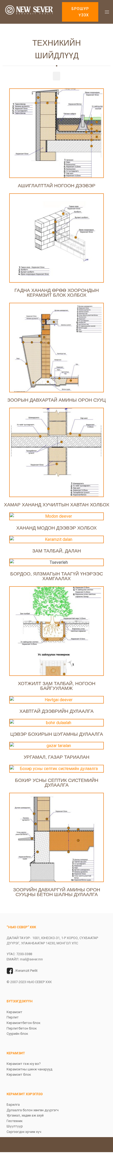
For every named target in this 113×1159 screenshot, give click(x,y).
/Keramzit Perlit (26, 971)
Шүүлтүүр (15, 1126)
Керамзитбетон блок (23, 1023)
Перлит (13, 1017)
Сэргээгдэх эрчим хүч (24, 1132)
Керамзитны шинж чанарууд (29, 1069)
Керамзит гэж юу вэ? (24, 1064)
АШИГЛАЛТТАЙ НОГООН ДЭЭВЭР (56, 185)
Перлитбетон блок (22, 1028)
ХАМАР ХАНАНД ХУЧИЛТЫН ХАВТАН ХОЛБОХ (56, 504)
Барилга (13, 1105)
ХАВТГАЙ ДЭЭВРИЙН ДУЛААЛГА (56, 711)
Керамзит (14, 1012)
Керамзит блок (19, 1074)
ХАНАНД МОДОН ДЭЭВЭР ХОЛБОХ (56, 528)
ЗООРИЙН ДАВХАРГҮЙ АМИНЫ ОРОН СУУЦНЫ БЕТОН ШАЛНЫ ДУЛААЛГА (56, 892)
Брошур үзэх (80, 12)
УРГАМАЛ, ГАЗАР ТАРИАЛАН (56, 757)
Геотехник (15, 1121)
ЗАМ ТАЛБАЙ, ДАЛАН (56, 551)
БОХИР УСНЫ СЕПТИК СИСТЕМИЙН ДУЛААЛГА (56, 783)
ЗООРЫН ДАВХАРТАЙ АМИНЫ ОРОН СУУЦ (56, 400)
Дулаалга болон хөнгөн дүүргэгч (33, 1110)
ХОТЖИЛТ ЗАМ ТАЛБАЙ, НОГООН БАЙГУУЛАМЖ (56, 686)
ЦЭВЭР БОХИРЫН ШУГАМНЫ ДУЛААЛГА (56, 734)
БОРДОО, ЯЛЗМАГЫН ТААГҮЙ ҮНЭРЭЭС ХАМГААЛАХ (56, 576)
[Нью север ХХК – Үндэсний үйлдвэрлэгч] (29, 11)
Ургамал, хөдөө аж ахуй (25, 1115)
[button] (56, 76)
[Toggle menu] (107, 11)
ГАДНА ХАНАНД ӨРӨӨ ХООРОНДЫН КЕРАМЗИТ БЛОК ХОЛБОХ (56, 293)
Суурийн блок (17, 1034)
